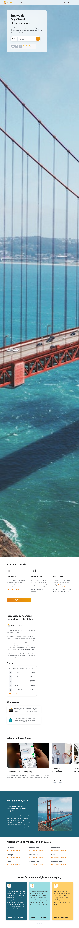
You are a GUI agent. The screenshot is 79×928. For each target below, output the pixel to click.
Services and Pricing (20, 2)
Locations (43, 2)
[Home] (8, 3)
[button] (58, 584)
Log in (73, 2)
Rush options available (59, 587)
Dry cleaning (11, 850)
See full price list (13, 693)
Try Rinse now (19, 600)
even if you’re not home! (13, 589)
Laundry (18, 850)
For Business (36, 2)
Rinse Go (29, 2)
